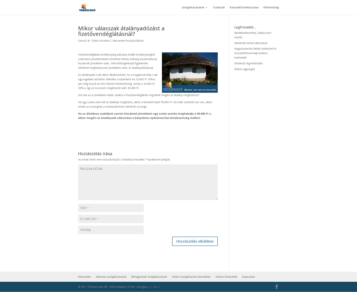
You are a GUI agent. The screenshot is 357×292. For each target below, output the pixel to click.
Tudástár (219, 7)
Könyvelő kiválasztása (244, 7)
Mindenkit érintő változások (250, 43)
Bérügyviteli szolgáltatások (149, 276)
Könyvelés (84, 276)
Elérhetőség (271, 7)
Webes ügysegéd (244, 69)
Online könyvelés (226, 276)
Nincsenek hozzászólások (128, 40)
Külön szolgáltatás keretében (191, 276)
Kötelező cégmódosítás (248, 63)
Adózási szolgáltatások (111, 276)
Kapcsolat (248, 276)
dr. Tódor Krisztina (98, 40)
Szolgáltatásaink (193, 7)
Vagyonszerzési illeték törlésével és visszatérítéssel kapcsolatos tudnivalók (255, 53)
